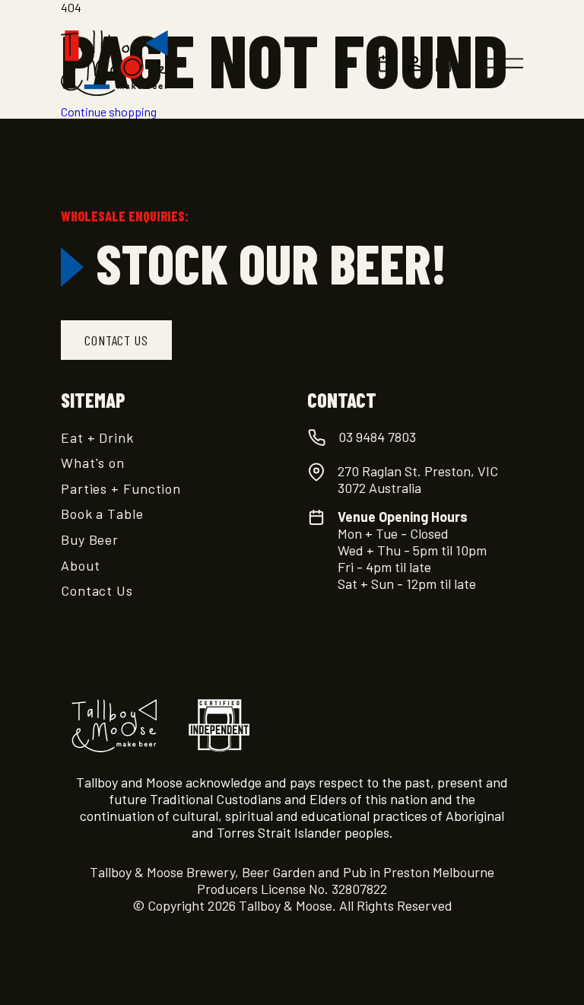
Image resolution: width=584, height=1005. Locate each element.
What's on (93, 462)
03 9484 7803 (377, 436)
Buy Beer (90, 539)
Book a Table (102, 513)
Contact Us (97, 590)
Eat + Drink (97, 437)
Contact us (116, 340)
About (80, 565)
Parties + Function (121, 488)
